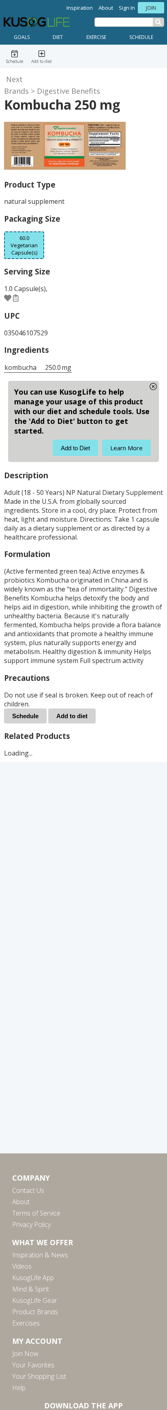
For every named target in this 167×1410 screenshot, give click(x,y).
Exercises (26, 1323)
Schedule (141, 37)
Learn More (126, 448)
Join (151, 7)
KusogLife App (33, 1277)
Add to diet (72, 716)
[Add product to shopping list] (16, 298)
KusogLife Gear (34, 1300)
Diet (58, 37)
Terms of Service (36, 1213)
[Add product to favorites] (7, 298)
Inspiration (79, 7)
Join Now (25, 1353)
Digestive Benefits (68, 91)
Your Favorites (33, 1364)
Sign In (127, 7)
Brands (16, 91)
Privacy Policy (31, 1224)
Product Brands (35, 1311)
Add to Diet (75, 448)
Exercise (96, 37)
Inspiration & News (40, 1254)
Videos (22, 1266)
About (105, 7)
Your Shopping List (39, 1376)
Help (19, 1387)
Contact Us (28, 1190)
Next (14, 79)
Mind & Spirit (30, 1289)
